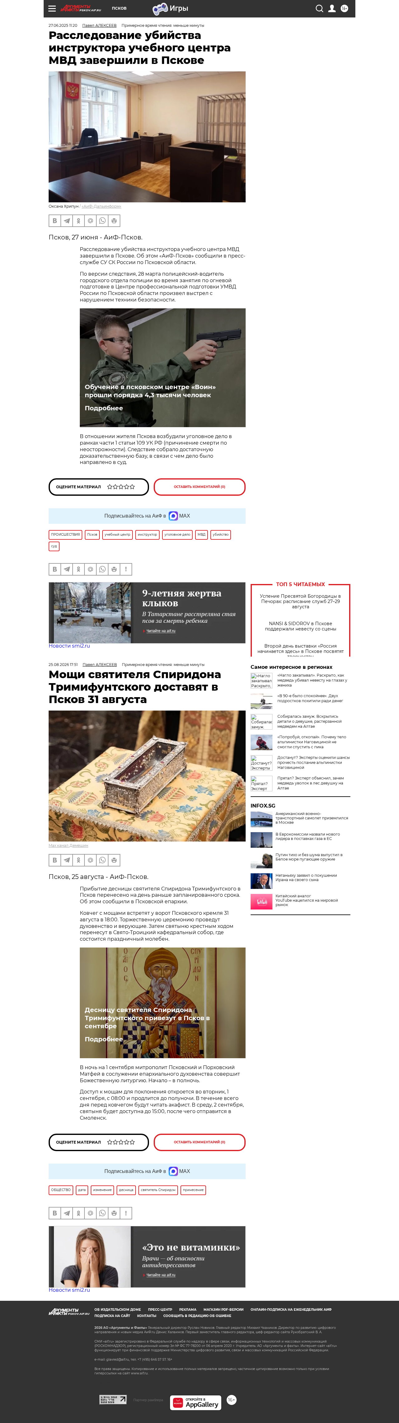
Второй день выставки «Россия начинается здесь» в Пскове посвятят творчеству (300, 651)
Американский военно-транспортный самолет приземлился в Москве (312, 818)
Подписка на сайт (112, 1316)
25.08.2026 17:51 (63, 664)
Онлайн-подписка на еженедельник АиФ (291, 1310)
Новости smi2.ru (69, 646)
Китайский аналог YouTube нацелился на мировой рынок (307, 900)
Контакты (146, 1316)
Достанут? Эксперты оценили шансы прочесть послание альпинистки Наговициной (313, 762)
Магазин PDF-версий (223, 1310)
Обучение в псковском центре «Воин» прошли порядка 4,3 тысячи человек (150, 391)
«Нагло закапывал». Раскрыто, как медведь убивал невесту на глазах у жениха (312, 680)
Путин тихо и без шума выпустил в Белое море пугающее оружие (309, 857)
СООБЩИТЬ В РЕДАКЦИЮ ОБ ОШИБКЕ (197, 1316)
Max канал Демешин (68, 845)
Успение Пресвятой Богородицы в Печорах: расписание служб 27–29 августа (300, 602)
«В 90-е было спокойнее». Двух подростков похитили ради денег (310, 698)
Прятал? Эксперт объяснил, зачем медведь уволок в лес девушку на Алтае (310, 783)
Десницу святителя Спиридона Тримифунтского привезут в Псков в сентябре (147, 1018)
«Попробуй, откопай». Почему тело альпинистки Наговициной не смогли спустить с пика (311, 742)
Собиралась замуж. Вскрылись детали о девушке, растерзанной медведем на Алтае (309, 721)
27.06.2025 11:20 (63, 25)
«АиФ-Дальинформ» (101, 206)
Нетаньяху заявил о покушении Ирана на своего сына (306, 877)
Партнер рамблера (148, 1400)
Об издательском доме (117, 1310)
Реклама (187, 1310)
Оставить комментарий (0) (199, 487)
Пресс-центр (160, 1310)
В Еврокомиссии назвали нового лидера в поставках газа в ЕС (308, 836)
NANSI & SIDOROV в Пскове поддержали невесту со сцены (300, 626)
